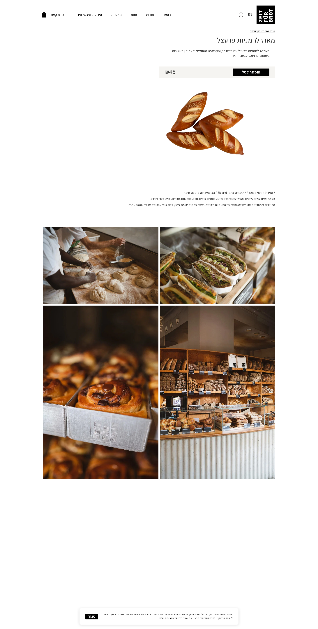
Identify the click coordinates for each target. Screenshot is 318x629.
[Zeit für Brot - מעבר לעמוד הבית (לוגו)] (266, 15)
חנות (134, 14)
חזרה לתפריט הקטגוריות (262, 31)
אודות (150, 14)
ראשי (167, 14)
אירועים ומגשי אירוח (88, 14)
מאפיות (116, 14)
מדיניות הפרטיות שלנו (170, 618)
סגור (92, 616)
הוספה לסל (251, 72)
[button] (241, 14)
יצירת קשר (57, 14)
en (250, 14)
